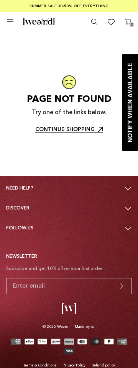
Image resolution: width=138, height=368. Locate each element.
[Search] (94, 22)
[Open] (10, 22)
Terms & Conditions (39, 365)
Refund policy (103, 365)
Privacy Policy (73, 365)
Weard (63, 327)
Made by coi (85, 327)
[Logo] (38, 22)
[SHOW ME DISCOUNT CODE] (121, 286)
